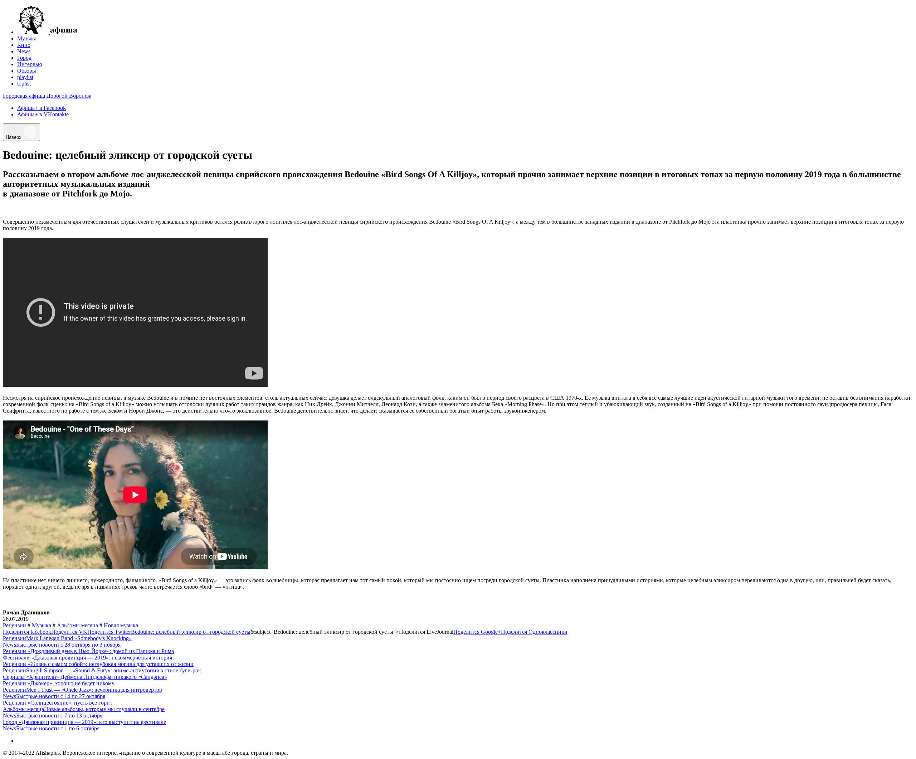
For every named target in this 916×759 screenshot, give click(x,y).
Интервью (29, 64)
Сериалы (14, 677)
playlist (25, 77)
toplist (24, 84)
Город (24, 58)
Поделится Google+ (477, 632)
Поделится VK (69, 632)
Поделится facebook (27, 632)
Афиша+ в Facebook (41, 108)
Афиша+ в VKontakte (43, 114)
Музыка (26, 38)
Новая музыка (121, 625)
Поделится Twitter (109, 632)
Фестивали (16, 658)
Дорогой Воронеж (69, 96)
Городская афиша (24, 96)
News (23, 51)
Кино (23, 45)
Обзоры (26, 71)
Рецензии (14, 625)
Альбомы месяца (77, 625)
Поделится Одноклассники (534, 632)
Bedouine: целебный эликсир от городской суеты (190, 632)
